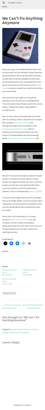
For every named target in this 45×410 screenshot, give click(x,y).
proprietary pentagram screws (14, 129)
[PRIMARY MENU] (3, 2)
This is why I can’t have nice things (22, 138)
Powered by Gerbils (22, 405)
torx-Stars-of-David (22, 122)
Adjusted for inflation (19, 219)
